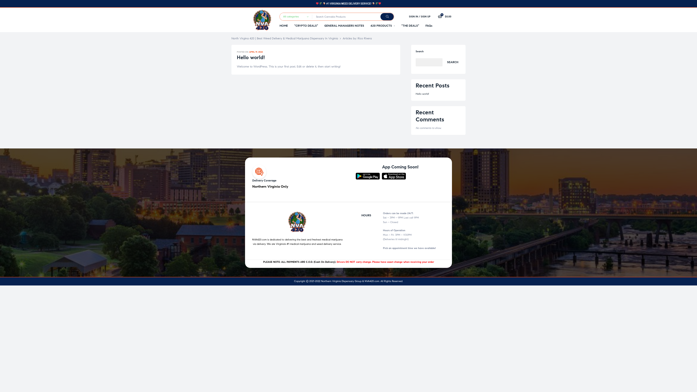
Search (420, 51)
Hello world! (251, 57)
